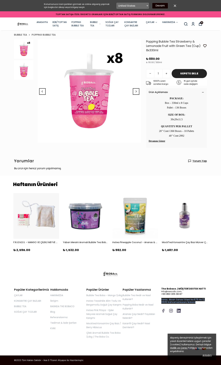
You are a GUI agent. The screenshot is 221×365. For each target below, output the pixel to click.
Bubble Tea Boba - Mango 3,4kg (104, 295)
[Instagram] (171, 311)
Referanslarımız (59, 317)
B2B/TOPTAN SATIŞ (60, 24)
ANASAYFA (42, 22)
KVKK (53, 328)
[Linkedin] (179, 311)
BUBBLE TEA (94, 24)
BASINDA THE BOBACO (62, 306)
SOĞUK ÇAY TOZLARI (112, 24)
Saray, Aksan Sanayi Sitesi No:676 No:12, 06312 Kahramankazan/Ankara (183, 301)
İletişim (54, 300)
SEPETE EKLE (189, 73)
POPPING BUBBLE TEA (78, 24)
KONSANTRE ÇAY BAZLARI (131, 24)
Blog (52, 311)
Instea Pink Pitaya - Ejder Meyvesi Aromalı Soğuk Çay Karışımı (101, 314)
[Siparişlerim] (193, 24)
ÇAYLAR (150, 22)
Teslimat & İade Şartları (63, 322)
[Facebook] (163, 311)
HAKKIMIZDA (168, 22)
